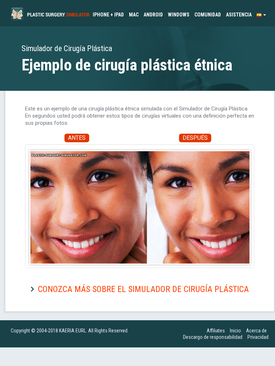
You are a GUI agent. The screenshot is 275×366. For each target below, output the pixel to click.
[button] (261, 15)
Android (153, 15)
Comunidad (207, 15)
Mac (134, 15)
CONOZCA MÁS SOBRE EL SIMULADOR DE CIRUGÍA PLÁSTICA (143, 289)
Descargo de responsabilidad (212, 337)
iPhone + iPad (108, 15)
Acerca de (256, 330)
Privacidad (258, 337)
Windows (178, 15)
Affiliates (216, 330)
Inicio (235, 330)
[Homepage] (50, 12)
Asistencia (239, 15)
